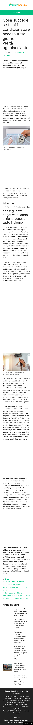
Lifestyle (8, 579)
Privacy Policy (24, 691)
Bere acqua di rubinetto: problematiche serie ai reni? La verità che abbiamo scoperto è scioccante (16, 595)
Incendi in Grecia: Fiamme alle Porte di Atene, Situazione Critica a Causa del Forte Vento (20, 680)
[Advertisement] (16, 87)
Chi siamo (6, 691)
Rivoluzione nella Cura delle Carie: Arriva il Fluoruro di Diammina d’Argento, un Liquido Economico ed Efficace (20, 653)
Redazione (14, 691)
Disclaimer (16, 693)
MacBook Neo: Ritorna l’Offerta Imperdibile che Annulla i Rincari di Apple (20, 667)
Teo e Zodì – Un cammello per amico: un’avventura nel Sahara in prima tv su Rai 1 (20, 624)
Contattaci (16, 713)
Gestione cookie (28, 723)
